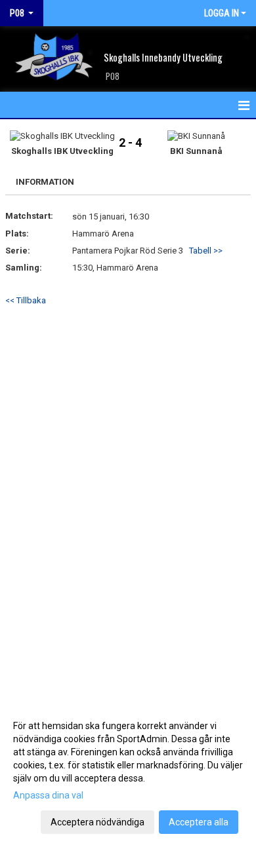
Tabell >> (206, 250)
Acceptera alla (198, 822)
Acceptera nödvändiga (97, 822)
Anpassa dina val (48, 795)
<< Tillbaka (25, 300)
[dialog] (128, 773)
